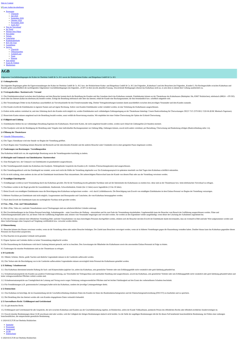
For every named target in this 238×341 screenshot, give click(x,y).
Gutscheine (10, 38)
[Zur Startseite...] (12, 7)
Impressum (10, 329)
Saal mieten (10, 61)
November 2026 (17, 23)
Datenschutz (11, 334)
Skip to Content (7, 3)
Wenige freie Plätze (13, 32)
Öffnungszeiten (17, 52)
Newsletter (10, 34)
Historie (14, 58)
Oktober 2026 (16, 20)
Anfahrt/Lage (16, 54)
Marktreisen (10, 65)
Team (13, 56)
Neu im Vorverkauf (13, 27)
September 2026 (17, 18)
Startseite (9, 325)
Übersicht (14, 14)
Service (9, 47)
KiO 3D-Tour (11, 43)
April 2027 (15, 25)
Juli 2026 (14, 16)
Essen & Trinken (12, 63)
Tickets (9, 36)
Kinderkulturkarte (13, 40)
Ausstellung (10, 45)
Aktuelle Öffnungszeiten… (14, 136)
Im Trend (9, 29)
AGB (8, 331)
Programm (10, 11)
